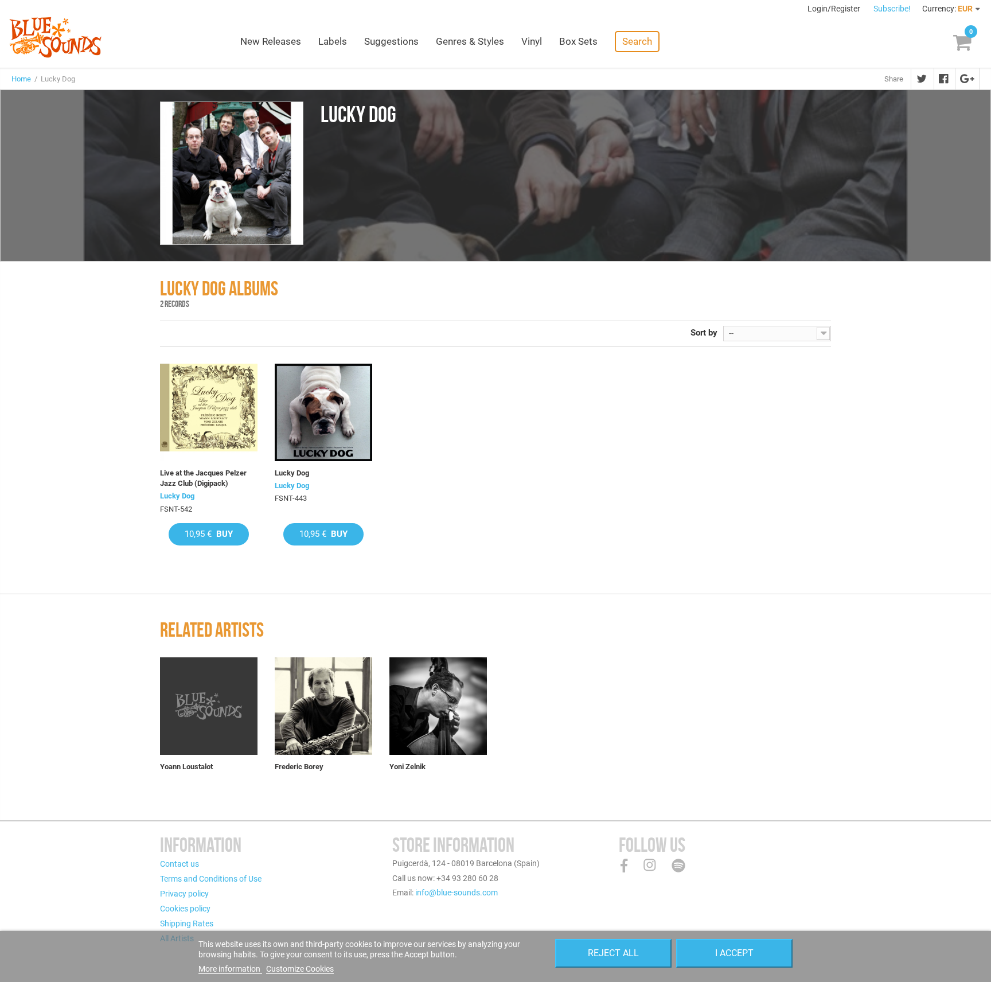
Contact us (179, 863)
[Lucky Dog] (323, 412)
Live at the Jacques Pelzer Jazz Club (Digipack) (203, 478)
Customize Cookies (300, 968)
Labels (332, 41)
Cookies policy (185, 908)
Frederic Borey (299, 766)
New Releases (270, 41)
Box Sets (578, 41)
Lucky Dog (177, 496)
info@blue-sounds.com (456, 892)
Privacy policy (184, 893)
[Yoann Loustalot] (208, 706)
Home (21, 79)
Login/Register (834, 8)
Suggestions (391, 41)
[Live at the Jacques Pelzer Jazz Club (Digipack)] (208, 412)
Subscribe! (892, 8)
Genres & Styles (470, 41)
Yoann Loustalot (186, 766)
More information (230, 968)
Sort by (703, 333)
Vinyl (531, 41)
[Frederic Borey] (323, 706)
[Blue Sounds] (55, 37)
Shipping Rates (186, 923)
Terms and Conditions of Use (211, 878)
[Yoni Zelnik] (438, 706)
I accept (734, 953)
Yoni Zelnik (407, 766)
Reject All (613, 953)
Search (637, 41)
